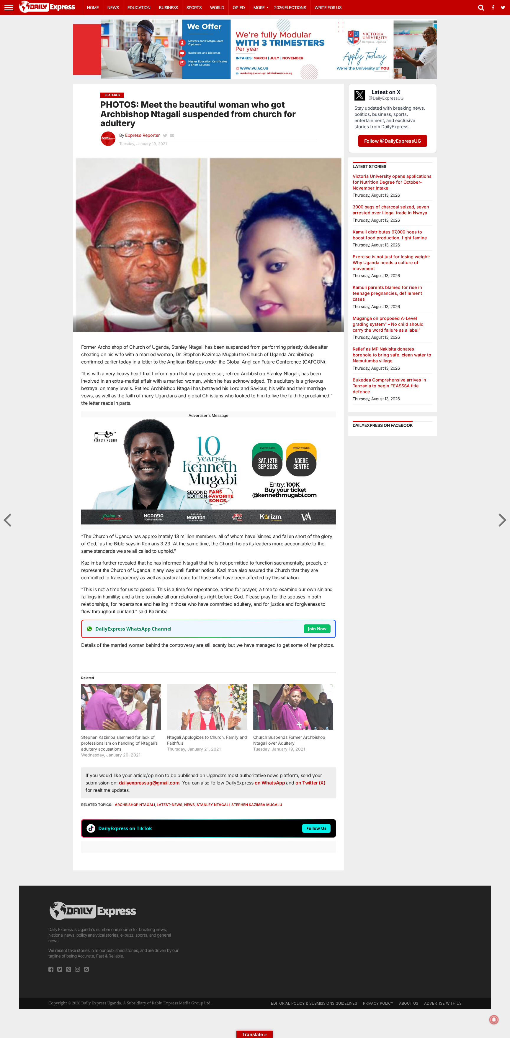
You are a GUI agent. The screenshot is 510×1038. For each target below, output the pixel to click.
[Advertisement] (255, 941)
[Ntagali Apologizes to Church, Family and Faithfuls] (207, 707)
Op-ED (239, 7)
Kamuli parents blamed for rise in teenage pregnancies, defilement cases (387, 293)
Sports (194, 7)
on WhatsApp (270, 783)
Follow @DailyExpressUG (392, 141)
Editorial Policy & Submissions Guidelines (314, 1003)
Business (168, 7)
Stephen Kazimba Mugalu (256, 804)
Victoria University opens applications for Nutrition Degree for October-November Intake (392, 182)
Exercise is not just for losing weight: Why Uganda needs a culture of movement (391, 262)
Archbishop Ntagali (135, 804)
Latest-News (169, 804)
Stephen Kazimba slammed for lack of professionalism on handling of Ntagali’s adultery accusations (119, 743)
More (259, 7)
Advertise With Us (443, 1003)
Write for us (328, 7)
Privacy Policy (378, 1003)
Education (139, 7)
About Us (408, 1003)
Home (93, 7)
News (113, 7)
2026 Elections (290, 7)
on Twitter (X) (310, 783)
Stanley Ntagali (213, 804)
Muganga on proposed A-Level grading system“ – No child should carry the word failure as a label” (388, 324)
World (217, 7)
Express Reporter (142, 135)
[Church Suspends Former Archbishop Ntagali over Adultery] (293, 707)
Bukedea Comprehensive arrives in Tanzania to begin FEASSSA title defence (389, 385)
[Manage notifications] (494, 1019)
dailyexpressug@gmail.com (149, 783)
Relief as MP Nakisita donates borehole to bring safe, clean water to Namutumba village (392, 354)
